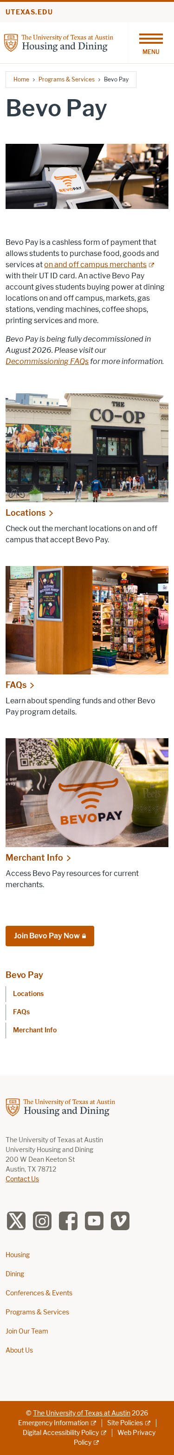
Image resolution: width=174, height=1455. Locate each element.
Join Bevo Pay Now (47, 935)
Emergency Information (53, 1423)
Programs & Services (67, 79)
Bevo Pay (24, 975)
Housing (18, 1255)
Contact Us (22, 1179)
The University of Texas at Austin (81, 1413)
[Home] (59, 42)
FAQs (16, 685)
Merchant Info (34, 858)
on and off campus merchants (95, 264)
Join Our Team (27, 1331)
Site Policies (125, 1423)
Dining (15, 1274)
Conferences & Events (39, 1293)
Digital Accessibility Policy (61, 1433)
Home (21, 79)
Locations (25, 513)
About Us (19, 1350)
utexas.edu (29, 12)
